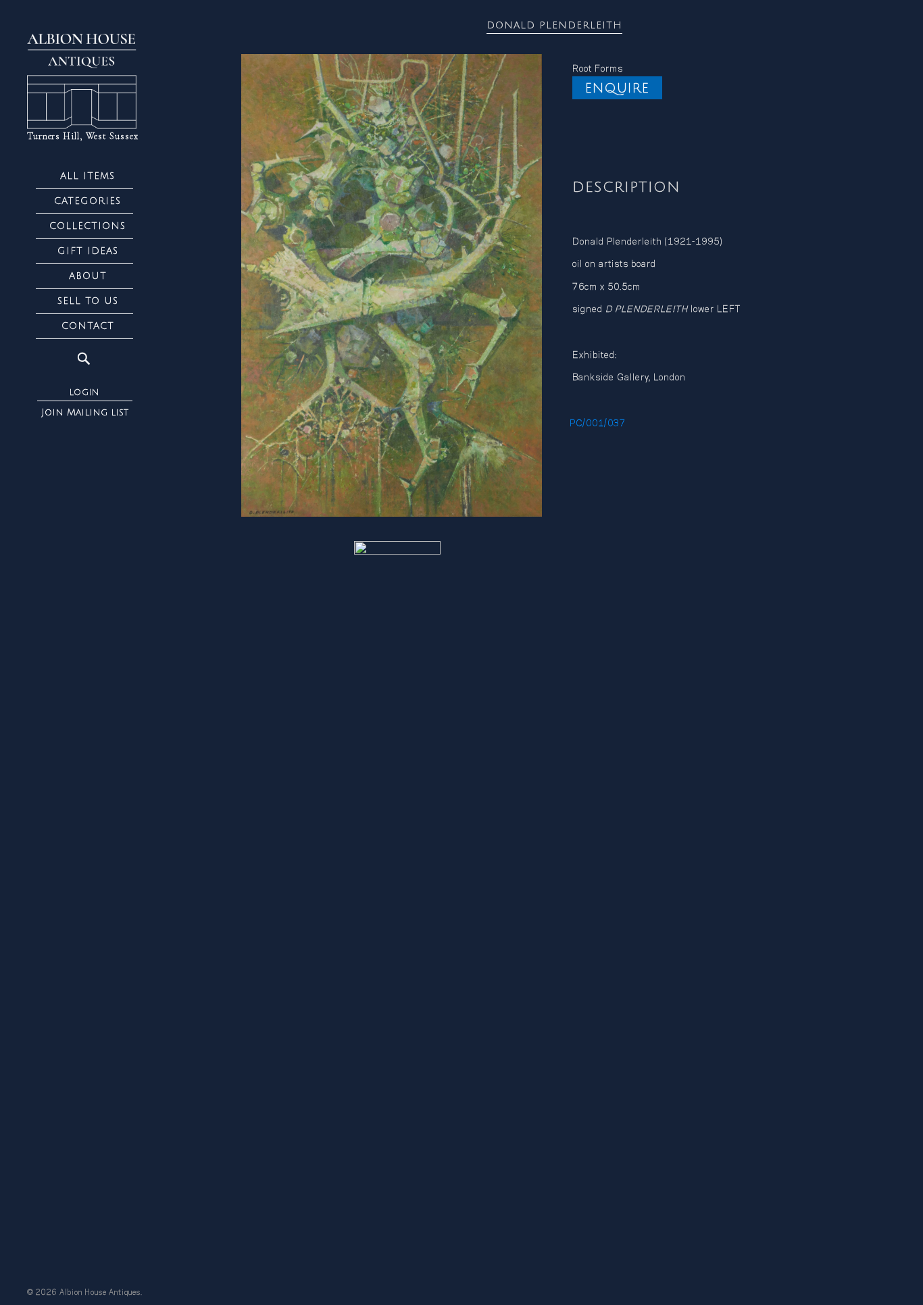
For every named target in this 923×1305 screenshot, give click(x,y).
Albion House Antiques (100, 1292)
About (88, 276)
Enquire (617, 88)
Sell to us (87, 301)
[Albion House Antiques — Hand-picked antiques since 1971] (84, 81)
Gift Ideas (87, 251)
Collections (87, 226)
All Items (87, 176)
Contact (87, 326)
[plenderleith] (391, 285)
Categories (87, 201)
